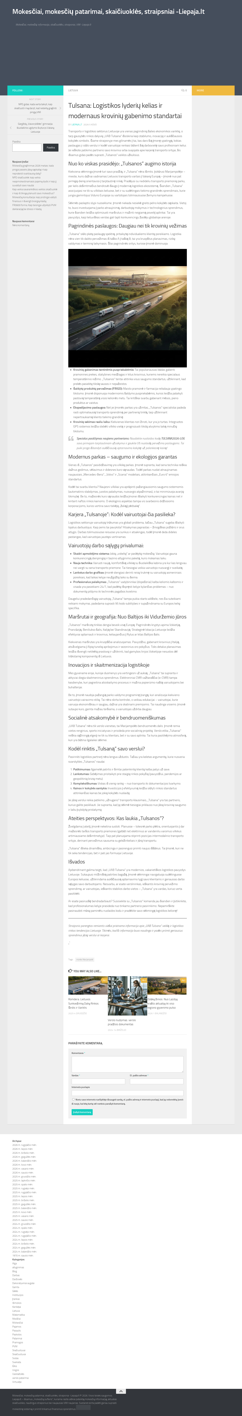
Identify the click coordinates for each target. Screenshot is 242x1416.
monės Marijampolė (84, 959)
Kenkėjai (16, 1306)
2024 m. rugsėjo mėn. (23, 1231)
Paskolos (17, 1334)
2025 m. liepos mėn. (22, 1196)
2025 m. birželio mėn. (23, 1200)
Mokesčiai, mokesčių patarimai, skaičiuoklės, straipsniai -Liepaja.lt (108, 11)
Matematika (18, 1314)
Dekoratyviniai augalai (23, 1283)
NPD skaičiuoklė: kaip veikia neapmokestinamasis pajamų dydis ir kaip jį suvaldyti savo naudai (34, 181)
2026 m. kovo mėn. (22, 1164)
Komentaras (78, 1053)
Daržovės (17, 1279)
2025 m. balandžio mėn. (24, 1208)
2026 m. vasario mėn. (23, 1168)
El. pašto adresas (139, 1075)
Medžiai (16, 1318)
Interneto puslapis (81, 1087)
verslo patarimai (20, 1378)
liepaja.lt (77, 124)
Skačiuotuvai (18, 1350)
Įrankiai (16, 1299)
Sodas (15, 1358)
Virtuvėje (17, 1381)
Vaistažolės (18, 1374)
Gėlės (15, 1291)
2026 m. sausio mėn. (23, 1172)
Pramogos (17, 1342)
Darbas (16, 1275)
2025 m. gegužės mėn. (24, 1204)
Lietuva (73, 90)
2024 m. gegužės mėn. (24, 1247)
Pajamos (16, 1326)
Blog (14, 1271)
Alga (14, 1263)
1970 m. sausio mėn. (23, 1255)
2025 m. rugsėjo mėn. (23, 1188)
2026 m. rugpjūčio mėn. (24, 1145)
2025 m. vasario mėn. (23, 1216)
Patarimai (17, 1338)
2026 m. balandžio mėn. (24, 1160)
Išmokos (16, 1302)
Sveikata (16, 1362)
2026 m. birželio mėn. (23, 1152)
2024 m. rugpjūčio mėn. (24, 1235)
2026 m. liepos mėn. (22, 1148)
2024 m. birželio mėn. (23, 1243)
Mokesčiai (17, 1322)
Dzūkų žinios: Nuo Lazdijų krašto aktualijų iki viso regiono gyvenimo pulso (162, 1003)
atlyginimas (18, 1267)
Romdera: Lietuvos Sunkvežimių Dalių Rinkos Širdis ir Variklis (83, 1003)
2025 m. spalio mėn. (22, 1184)
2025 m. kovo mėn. (22, 1212)
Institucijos (17, 1295)
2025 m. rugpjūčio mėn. (24, 1192)
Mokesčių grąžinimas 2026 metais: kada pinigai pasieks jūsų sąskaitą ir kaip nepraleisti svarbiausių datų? (33, 169)
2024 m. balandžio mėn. (24, 1251)
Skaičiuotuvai (19, 1354)
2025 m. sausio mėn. (23, 1220)
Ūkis (14, 1366)
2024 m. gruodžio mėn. (24, 1224)
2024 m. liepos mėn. (22, 1239)
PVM (14, 1346)
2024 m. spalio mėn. (22, 1227)
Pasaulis (16, 1330)
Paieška (16, 141)
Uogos (15, 1370)
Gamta (15, 1287)
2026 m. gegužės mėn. (24, 1156)
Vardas (76, 1075)
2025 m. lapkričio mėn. (24, 1180)
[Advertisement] (121, 61)
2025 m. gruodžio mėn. (24, 1176)
